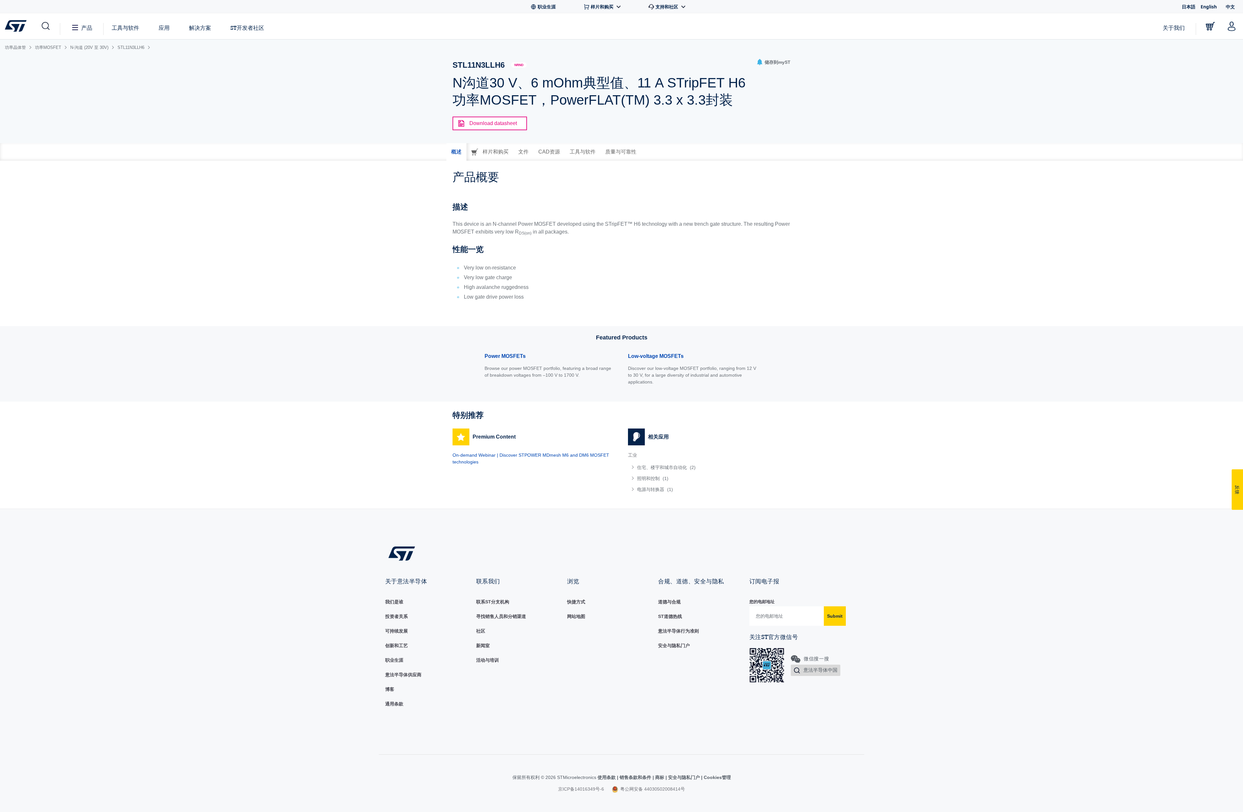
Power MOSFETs (505, 356)
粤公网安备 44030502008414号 (652, 789)
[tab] (456, 152)
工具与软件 (125, 27)
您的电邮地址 (762, 601)
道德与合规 (669, 601)
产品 (86, 27)
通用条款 (394, 703)
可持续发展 (396, 631)
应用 (164, 27)
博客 (389, 689)
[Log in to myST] (1232, 26)
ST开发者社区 (247, 27)
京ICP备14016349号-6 (581, 789)
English (1209, 7)
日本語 (1188, 7)
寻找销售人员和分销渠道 (501, 616)
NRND (518, 65)
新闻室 (483, 645)
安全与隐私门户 (674, 645)
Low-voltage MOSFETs (656, 356)
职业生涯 (394, 660)
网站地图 (576, 616)
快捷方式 (576, 601)
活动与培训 (487, 660)
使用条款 (607, 777)
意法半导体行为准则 (678, 631)
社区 (480, 631)
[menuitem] (709, 467)
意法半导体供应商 (403, 674)
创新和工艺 (396, 645)
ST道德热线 (670, 616)
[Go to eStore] (1210, 26)
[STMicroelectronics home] (17, 26)
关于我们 (1174, 27)
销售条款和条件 (635, 777)
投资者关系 (396, 616)
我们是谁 (394, 601)
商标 (660, 777)
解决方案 (200, 27)
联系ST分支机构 (492, 601)
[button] (45, 26)
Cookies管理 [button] (716, 777)
